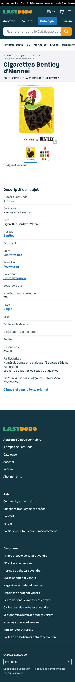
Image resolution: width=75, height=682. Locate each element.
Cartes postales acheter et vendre (26, 607)
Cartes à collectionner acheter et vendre (30, 637)
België (7, 309)
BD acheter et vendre (17, 563)
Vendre (27, 21)
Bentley (16, 77)
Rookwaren (52, 77)
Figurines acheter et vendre (21, 593)
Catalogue (47, 21)
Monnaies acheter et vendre (22, 570)
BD (28, 44)
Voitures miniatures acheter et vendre (28, 615)
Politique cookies (13, 673)
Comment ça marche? (18, 501)
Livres (54, 44)
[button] (61, 12)
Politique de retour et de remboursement (30, 531)
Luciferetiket (33, 77)
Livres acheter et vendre (19, 578)
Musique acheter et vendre (21, 622)
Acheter (9, 21)
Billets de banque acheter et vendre (26, 600)
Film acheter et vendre (18, 630)
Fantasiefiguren (14, 278)
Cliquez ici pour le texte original (25, 389)
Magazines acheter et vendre (22, 585)
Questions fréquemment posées (24, 509)
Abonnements (12, 476)
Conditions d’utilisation (16, 668)
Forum (67, 21)
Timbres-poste (13, 44)
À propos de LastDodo (17, 447)
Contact (8, 516)
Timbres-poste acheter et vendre (25, 556)
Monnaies (40, 44)
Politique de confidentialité (49, 668)
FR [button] (49, 11)
